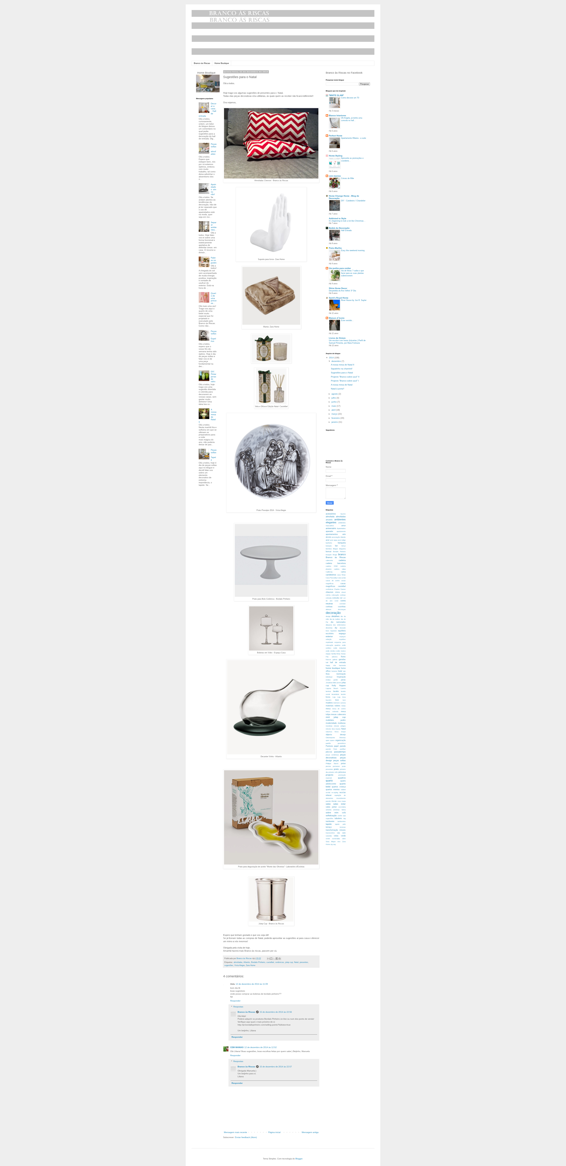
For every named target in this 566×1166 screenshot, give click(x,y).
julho (334, 398)
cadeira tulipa (339, 569)
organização (340, 740)
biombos (329, 549)
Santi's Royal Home (338, 298)
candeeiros (331, 575)
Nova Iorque (340, 732)
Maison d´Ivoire (336, 318)
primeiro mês (333, 772)
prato (344, 766)
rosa (339, 801)
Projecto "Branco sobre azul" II (345, 377)
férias (338, 654)
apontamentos (332, 534)
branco (342, 554)
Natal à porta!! (337, 388)
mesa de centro (339, 709)
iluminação (341, 674)
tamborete (330, 821)
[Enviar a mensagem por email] (268, 958)
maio (334, 406)
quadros (342, 778)
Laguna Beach (332, 688)
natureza (329, 732)
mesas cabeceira (338, 714)
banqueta (342, 543)
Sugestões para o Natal (342, 372)
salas (328, 804)
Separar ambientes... (214, 226)
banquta (328, 546)
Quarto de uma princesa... (214, 298)
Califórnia (329, 572)
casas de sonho (333, 580)
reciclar (342, 792)
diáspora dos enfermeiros (336, 625)
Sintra (344, 810)
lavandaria (335, 694)
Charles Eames (340, 589)
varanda (329, 836)
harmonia (342, 665)
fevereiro (335, 418)
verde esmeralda (333, 838)
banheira (329, 543)
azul (327, 540)
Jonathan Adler (331, 683)
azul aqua (333, 540)
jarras (343, 680)
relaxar (328, 795)
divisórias (329, 628)
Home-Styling (335, 155)
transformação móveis (336, 830)
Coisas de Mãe (347, 178)
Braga (335, 555)
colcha (328, 595)
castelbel (270, 962)
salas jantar (331, 807)
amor (343, 526)
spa (344, 816)
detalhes (335, 616)
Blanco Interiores (337, 115)
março (334, 414)
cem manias (335, 176)
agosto (334, 394)
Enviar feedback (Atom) (246, 1137)
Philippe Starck (332, 763)
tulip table (341, 833)
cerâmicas (279, 962)
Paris (335, 749)
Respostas (238, 1007)
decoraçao (342, 609)
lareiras (328, 691)
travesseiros (330, 833)
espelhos (342, 639)
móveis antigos (340, 726)
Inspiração (341, 677)
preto (336, 769)
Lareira (343, 688)
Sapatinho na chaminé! (341, 368)
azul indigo (341, 540)
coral (336, 601)
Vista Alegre (239, 965)
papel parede (339, 746)
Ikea (327, 674)
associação (336, 537)
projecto (329, 775)
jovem (339, 683)
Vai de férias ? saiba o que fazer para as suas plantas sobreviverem (352, 273)
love (337, 700)
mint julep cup (336, 717)
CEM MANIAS (236, 1047)
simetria (328, 810)
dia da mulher (335, 619)
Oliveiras (342, 737)
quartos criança (339, 787)
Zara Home (250, 965)
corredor (342, 604)
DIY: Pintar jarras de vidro (213, 376)
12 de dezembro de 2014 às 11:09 (252, 984)
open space (330, 740)
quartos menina (332, 790)
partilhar (343, 749)
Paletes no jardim (214, 260)
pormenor (336, 766)
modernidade (331, 723)
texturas (343, 827)
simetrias (336, 810)
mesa (328, 709)
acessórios (331, 514)
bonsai (328, 552)
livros (328, 697)
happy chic (331, 665)
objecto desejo (336, 735)
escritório (330, 634)
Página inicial (274, 1132)
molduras (342, 723)
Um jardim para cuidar (340, 268)
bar (336, 546)
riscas (334, 801)
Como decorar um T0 (350, 98)
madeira (329, 703)
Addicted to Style (337, 218)
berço (344, 546)
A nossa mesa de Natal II (342, 364)
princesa (342, 772)
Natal (296, 962)
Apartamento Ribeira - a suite (353, 138)
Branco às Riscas (202, 63)
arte (344, 534)
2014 (331, 357)
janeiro (334, 422)
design (328, 616)
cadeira (342, 560)
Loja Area (341, 697)
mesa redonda (332, 711)
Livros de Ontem (337, 338)
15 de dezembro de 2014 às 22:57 (276, 1066)
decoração (333, 613)
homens (334, 671)
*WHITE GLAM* (336, 95)
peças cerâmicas (332, 755)
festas (343, 654)
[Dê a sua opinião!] (271, 958)
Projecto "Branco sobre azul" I (345, 381)
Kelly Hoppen (338, 686)
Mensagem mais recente (235, 1132)
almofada (330, 516)
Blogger (298, 1158)
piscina (328, 766)
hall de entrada (337, 662)
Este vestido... (347, 320)
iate (344, 671)
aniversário (331, 528)
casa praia (341, 578)
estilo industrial (339, 648)
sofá (344, 813)
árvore (328, 537)
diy (336, 628)
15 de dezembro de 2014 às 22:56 (276, 1012)
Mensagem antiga (310, 1132)
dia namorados (338, 622)
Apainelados (341, 528)
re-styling (334, 792)
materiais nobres (333, 706)
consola (335, 598)
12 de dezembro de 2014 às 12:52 (260, 1047)
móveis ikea (330, 729)
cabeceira (329, 560)
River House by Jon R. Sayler (353, 300)
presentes (304, 962)
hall (327, 662)
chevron (329, 592)
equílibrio (342, 631)
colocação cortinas (338, 595)
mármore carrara (339, 703)
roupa (344, 801)
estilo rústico (340, 651)
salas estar (339, 804)
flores (343, 657)
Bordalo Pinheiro (258, 962)
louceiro (328, 700)
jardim (336, 680)
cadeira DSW (332, 566)
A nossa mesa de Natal (341, 385)
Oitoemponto (330, 737)
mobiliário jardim (336, 720)
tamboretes (342, 821)
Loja (334, 697)
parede (328, 749)
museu (337, 729)
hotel (340, 671)
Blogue (335, 549)
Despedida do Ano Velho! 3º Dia (342, 291)
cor (341, 598)
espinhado (329, 642)
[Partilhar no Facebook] (276, 958)
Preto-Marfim (335, 248)
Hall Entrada (346, 230)
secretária (342, 807)
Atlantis (246, 962)
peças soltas (339, 760)
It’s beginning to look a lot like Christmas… (347, 221)
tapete (329, 824)
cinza (337, 592)
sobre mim (332, 812)
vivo (338, 841)
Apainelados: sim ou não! (213, 189)
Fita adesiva (331, 657)
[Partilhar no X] (274, 958)
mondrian (329, 726)
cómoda (328, 598)
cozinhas (342, 607)
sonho (340, 816)
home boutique (333, 668)
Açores (343, 514)
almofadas (238, 962)
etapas (328, 654)
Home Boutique (221, 63)
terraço (329, 827)
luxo (344, 700)
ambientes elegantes (336, 521)
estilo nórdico (330, 651)
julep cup (289, 962)
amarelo (329, 520)
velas (336, 836)
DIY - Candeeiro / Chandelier (353, 201)
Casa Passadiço (332, 578)
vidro (344, 838)
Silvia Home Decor (338, 288)
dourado (343, 628)
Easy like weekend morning (353, 250)
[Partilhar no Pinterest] (279, 958)
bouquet (328, 555)
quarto (329, 780)
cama (343, 572)
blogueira (342, 549)
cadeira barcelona (336, 563)
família (333, 654)
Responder (235, 1001)
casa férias (341, 575)
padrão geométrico (336, 743)
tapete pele (340, 824)
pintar (343, 763)
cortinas (329, 607)
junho (334, 402)
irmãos (328, 680)
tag (344, 818)
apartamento (341, 531)
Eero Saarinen (331, 631)
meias (343, 706)
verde (343, 836)
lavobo (343, 694)
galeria (335, 659)
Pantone (329, 746)
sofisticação (331, 815)
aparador (329, 531)
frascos (328, 659)
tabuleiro (338, 818)
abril (333, 410)
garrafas (342, 659)
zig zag (333, 844)
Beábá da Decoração (339, 228)
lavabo (336, 691)
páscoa (329, 752)
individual (329, 677)
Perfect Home (335, 135)
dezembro (336, 361)
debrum (328, 609)
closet (343, 592)
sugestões (228, 965)
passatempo (340, 752)
